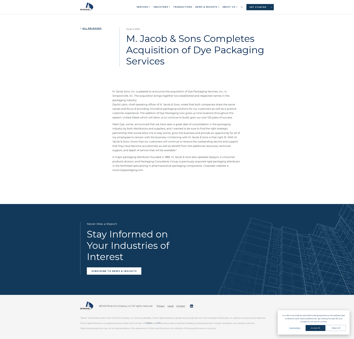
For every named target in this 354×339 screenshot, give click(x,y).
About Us (229, 7)
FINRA (148, 323)
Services (143, 7)
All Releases (92, 28)
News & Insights (206, 7)
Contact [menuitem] (180, 306)
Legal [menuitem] (170, 306)
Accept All (315, 328)
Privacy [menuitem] (161, 306)
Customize (294, 328)
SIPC (159, 323)
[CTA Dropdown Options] (272, 7)
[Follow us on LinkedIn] (191, 306)
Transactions (182, 7)
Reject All (336, 328)
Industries (161, 7)
